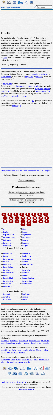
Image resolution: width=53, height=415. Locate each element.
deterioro (5, 91)
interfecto (26, 270)
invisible (6, 297)
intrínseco (26, 294)
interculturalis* (28, 265)
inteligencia (26, 256)
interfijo (25, 273)
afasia (18, 360)
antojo (25, 350)
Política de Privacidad (10, 382)
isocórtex (7, 300)
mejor (20, 362)
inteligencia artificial (26, 390)
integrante (7, 254)
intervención (6, 77)
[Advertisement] (26, 21)
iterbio (24, 300)
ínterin (6, 276)
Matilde (39, 350)
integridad (26, 254)
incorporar (20, 86)
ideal (24, 229)
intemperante (8, 259)
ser (26, 77)
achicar (26, 343)
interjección (8, 281)
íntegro (6, 256)
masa (19, 350)
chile (13, 360)
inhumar (25, 243)
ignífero (6, 232)
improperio (26, 235)
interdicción (44, 74)
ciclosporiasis (34, 341)
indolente (7, 240)
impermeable (8, 235)
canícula (12, 350)
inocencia (7, 246)
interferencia (8, 273)
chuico (22, 353)
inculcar (29, 86)
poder (30, 77)
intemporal (26, 259)
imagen (25, 232)
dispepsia (5, 362)
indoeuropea (41, 91)
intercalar (34, 74)
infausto (25, 240)
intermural (7, 287)
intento (25, 262)
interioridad (8, 278)
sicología (13, 362)
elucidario (5, 341)
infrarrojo (7, 243)
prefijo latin (7, 84)
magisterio (39, 89)
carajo (3, 353)
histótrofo (45, 341)
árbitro (47, 89)
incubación (26, 238)
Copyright (22, 382)
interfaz (6, 270)
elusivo (32, 350)
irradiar (25, 297)
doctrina (34, 343)
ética (36, 360)
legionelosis (23, 341)
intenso (6, 262)
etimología (16, 106)
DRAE (5, 58)
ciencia (27, 362)
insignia (25, 246)
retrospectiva (27, 360)
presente (38, 77)
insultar (37, 86)
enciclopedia (14, 96)
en (49, 91)
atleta (46, 350)
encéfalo (4, 96)
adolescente (44, 360)
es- (33, 101)
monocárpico (44, 343)
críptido (19, 343)
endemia (23, 96)
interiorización (28, 278)
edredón (4, 350)
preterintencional (8, 343)
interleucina (27, 281)
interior (25, 276)
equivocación (12, 353)
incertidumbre (9, 238)
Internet (6, 294)
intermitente (27, 284)
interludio (7, 284)
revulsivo (14, 341)
